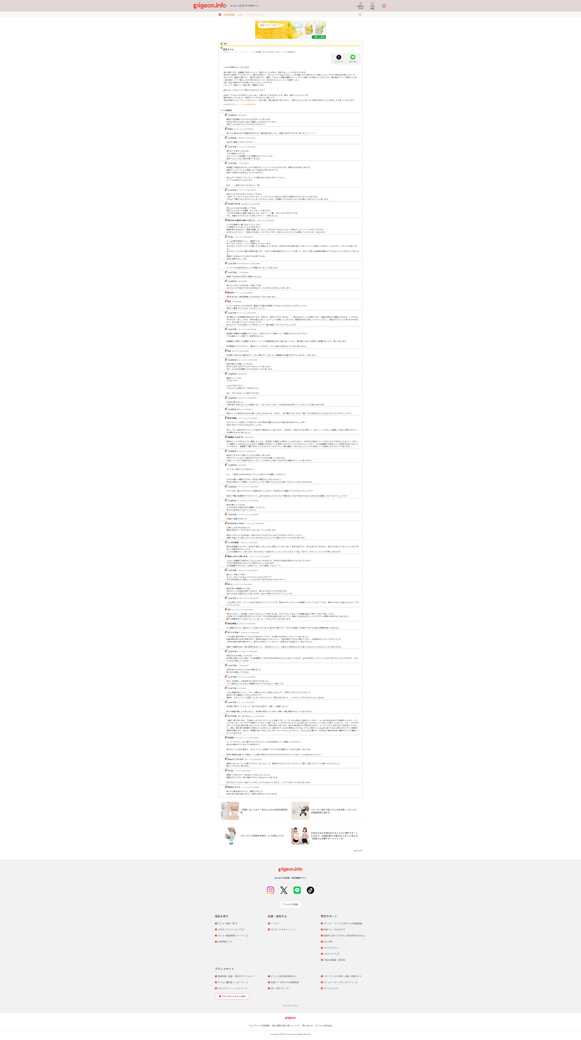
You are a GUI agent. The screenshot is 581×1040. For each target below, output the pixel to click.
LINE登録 (372, 7)
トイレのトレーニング (246, 52)
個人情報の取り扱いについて (286, 1025)
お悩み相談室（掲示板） (335, 959)
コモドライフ (330, 953)
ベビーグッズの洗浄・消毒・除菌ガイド (343, 976)
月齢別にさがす (360, 7)
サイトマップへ (290, 1005)
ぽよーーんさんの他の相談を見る (244, 104)
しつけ (240, 14)
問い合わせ (307, 1025)
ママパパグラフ (331, 947)
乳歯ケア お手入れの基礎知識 (285, 982)
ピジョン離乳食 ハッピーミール (233, 982)
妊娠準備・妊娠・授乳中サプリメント (236, 976)
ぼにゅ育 (328, 941)
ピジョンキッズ (331, 988)
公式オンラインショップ (229, 929)
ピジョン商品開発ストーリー (231, 935)
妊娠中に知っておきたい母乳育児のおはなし (345, 935)
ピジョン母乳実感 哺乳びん (284, 976)
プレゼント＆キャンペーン (283, 929)
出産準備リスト (225, 941)
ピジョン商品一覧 (226, 923)
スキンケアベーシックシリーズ (232, 988)
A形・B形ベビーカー (280, 988)
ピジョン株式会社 (323, 1025)
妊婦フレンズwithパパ (334, 929)
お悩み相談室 (229, 14)
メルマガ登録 (292, 904)
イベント (275, 923)
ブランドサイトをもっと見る (234, 996)
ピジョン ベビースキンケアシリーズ (341, 982)
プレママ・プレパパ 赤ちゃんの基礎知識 (343, 923)
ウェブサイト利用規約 (259, 1025)
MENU (360, 14)
